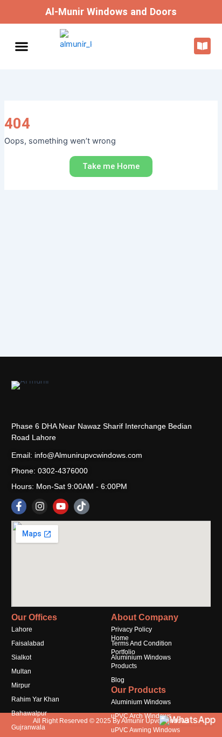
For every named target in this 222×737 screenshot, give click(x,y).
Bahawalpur (29, 713)
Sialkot (21, 657)
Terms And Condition (141, 643)
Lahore (21, 629)
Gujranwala (28, 727)
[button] (21, 46)
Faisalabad (27, 643)
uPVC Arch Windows (141, 716)
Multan (21, 671)
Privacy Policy (131, 629)
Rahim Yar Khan (35, 699)
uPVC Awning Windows (145, 730)
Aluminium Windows (141, 657)
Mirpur (20, 685)
